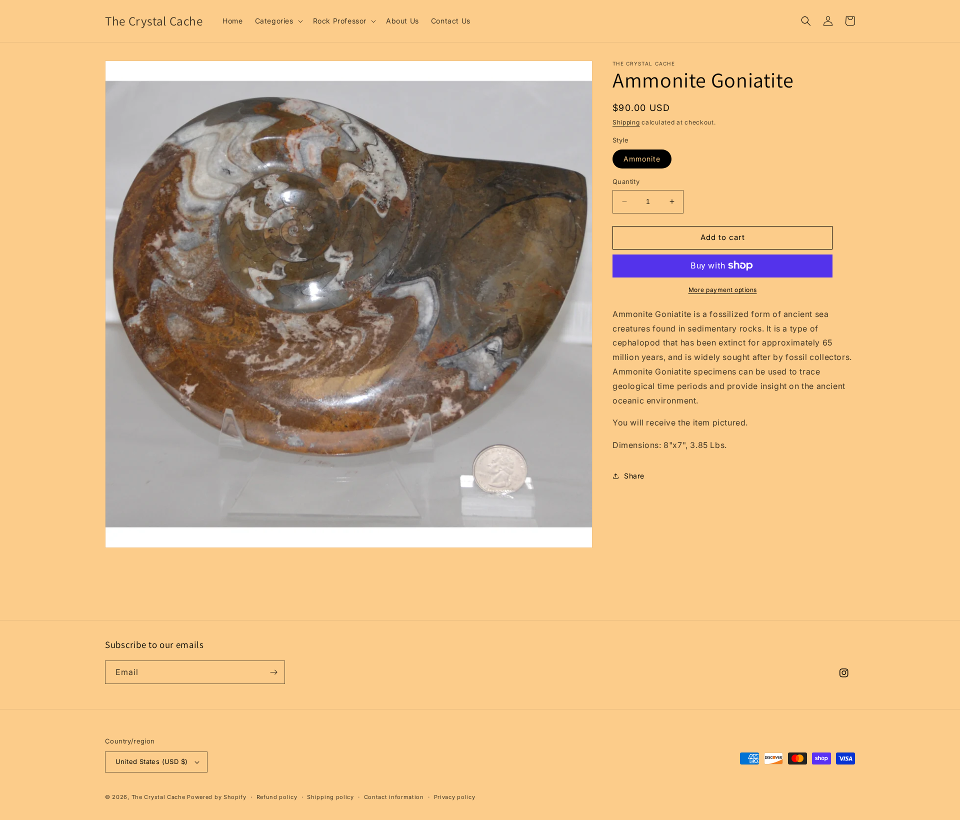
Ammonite (642, 158)
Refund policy (277, 797)
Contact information (394, 797)
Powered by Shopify (216, 797)
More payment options (722, 289)
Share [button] (634, 476)
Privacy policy (455, 797)
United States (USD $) (152, 762)
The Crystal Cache (159, 797)
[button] (278, 21)
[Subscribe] (273, 672)
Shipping (626, 122)
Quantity (626, 182)
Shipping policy (330, 797)
